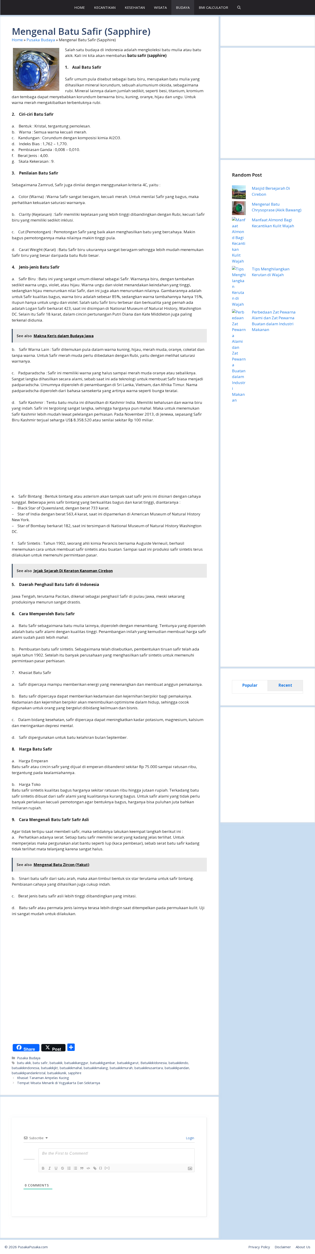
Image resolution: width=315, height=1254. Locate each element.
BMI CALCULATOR (213, 7)
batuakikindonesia (25, 1068)
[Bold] (43, 1168)
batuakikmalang (96, 1068)
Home (17, 39)
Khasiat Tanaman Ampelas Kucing (43, 1078)
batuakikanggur (76, 1063)
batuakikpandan (177, 1068)
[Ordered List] (69, 1168)
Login (189, 1138)
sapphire (74, 1073)
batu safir (40, 1063)
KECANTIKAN (105, 7)
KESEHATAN (135, 7)
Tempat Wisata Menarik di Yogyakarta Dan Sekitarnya (58, 1083)
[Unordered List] (75, 1168)
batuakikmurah (121, 1068)
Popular (249, 685)
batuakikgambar (102, 1063)
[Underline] (56, 1168)
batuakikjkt (49, 1068)
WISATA (160, 7)
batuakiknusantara (148, 1068)
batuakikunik (56, 1073)
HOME (79, 7)
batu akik (24, 1063)
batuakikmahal (71, 1068)
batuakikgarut (128, 1063)
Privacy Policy (259, 1247)
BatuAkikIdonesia (153, 1063)
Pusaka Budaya (41, 39)
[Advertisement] (109, 461)
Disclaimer (283, 1247)
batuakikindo (178, 1063)
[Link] (95, 1168)
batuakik (56, 1063)
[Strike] (62, 1168)
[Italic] (49, 1168)
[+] (107, 1168)
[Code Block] (88, 1168)
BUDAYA (183, 7)
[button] (239, 7)
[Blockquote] (82, 1168)
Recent (285, 685)
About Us (303, 1247)
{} (100, 1168)
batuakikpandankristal (28, 1073)
